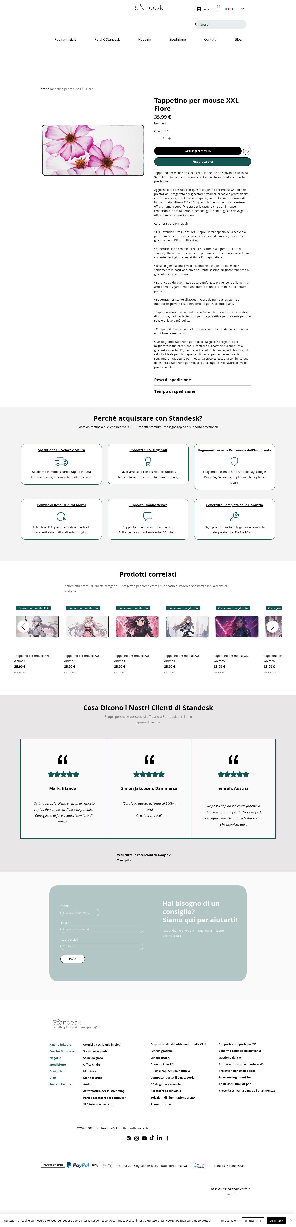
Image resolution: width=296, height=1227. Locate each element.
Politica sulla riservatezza (193, 1220)
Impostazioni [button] (229, 1220)
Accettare (276, 1221)
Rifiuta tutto (253, 1221)
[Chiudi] (291, 1220)
